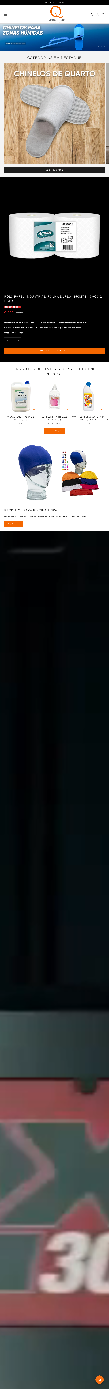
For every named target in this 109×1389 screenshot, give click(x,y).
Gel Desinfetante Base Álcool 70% (55, 418)
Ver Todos (54, 431)
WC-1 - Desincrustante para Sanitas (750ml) (88, 418)
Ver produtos (54, 170)
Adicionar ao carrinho (54, 351)
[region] (54, 37)
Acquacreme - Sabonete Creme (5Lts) (21, 418)
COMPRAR (14, 524)
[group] (54, 37)
